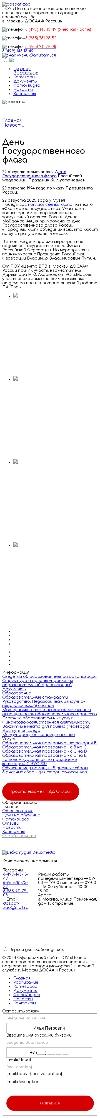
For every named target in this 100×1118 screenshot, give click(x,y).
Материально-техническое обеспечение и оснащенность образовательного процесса (49, 712)
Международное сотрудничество (38, 735)
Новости (23, 90)
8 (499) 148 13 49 (18, 51)
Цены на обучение (21, 815)
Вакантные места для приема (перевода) (45, 726)
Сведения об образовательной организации (49, 677)
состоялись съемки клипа (45, 204)
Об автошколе (17, 811)
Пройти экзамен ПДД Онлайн (40, 791)
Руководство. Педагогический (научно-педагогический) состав (43, 703)
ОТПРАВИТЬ (50, 1103)
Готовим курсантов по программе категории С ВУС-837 (39, 762)
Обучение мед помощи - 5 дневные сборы (45, 768)
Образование (16, 693)
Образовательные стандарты (35, 697)
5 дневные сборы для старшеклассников (44, 772)
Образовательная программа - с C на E (44, 755)
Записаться (43, 55)
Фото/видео (26, 85)
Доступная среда (21, 731)
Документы (25, 81)
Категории (25, 986)
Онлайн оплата (19, 836)
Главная (22, 978)
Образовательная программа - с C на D (44, 751)
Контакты (24, 94)
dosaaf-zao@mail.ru (15, 905)
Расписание (25, 982)
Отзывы (10, 823)
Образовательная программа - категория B (49, 743)
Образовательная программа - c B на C (44, 747)
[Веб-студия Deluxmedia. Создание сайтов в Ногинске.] (50, 852)
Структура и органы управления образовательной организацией (37, 683)
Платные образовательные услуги (38, 718)
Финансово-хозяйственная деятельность (46, 722)
